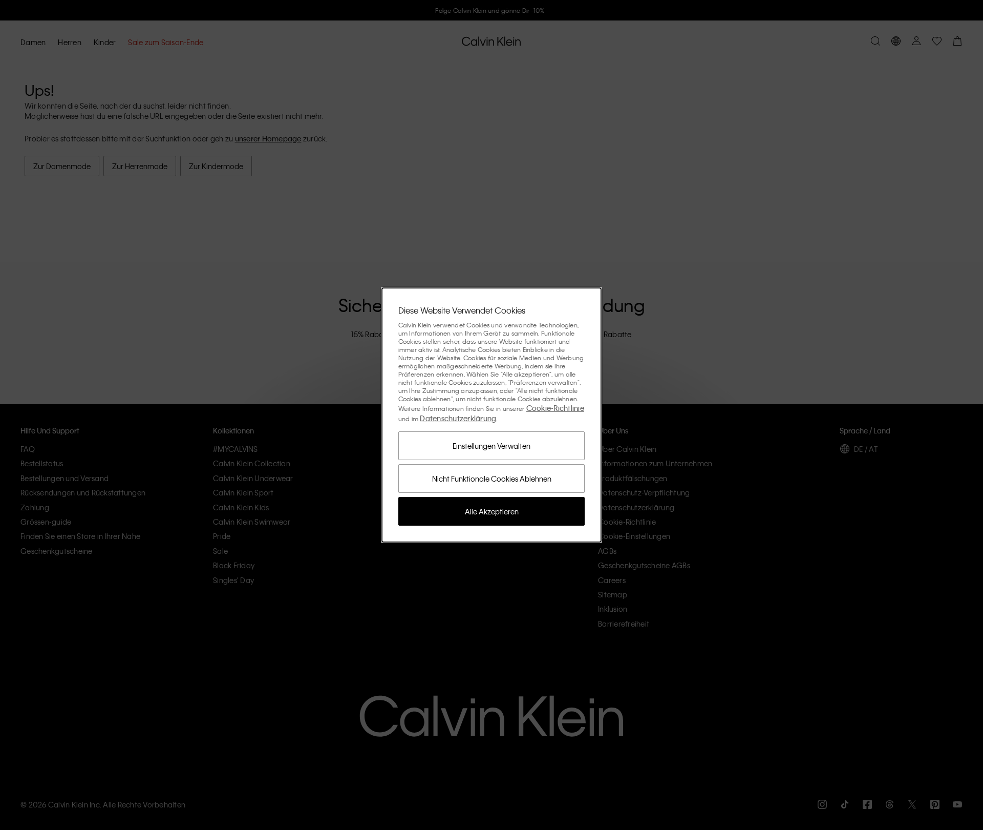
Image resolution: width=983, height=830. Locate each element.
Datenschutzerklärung (458, 418)
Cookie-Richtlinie (555, 407)
